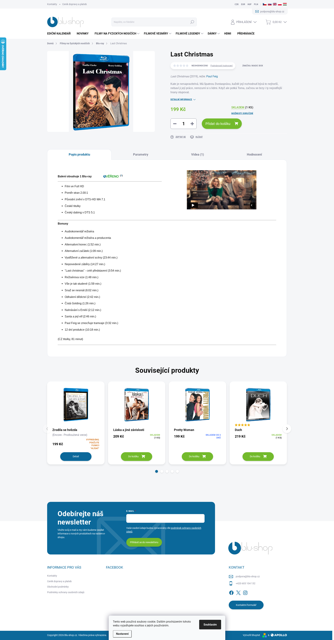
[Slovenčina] (270, 4)
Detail (76, 456)
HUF (250, 4)
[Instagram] (245, 592)
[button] (156, 471)
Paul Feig (212, 76)
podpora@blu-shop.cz (248, 576)
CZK (237, 4)
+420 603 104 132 (245, 583)
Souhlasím (210, 624)
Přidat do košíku (217, 124)
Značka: (252, 65)
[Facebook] (231, 592)
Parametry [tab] (140, 154)
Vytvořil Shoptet (251, 635)
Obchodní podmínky (58, 586)
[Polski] (280, 4)
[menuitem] (60, 33)
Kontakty (52, 4)
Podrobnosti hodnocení (221, 65)
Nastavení (122, 633)
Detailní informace (181, 99)
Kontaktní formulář (246, 605)
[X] (238, 592)
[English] (275, 4)
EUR (243, 4)
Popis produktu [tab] (79, 154)
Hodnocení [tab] (254, 154)
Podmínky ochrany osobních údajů (65, 592)
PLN (256, 4)
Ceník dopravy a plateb (74, 4)
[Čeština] (265, 4)
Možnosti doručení (242, 113)
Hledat (192, 22)
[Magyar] (285, 4)
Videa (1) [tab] (197, 154)
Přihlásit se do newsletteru (144, 542)
